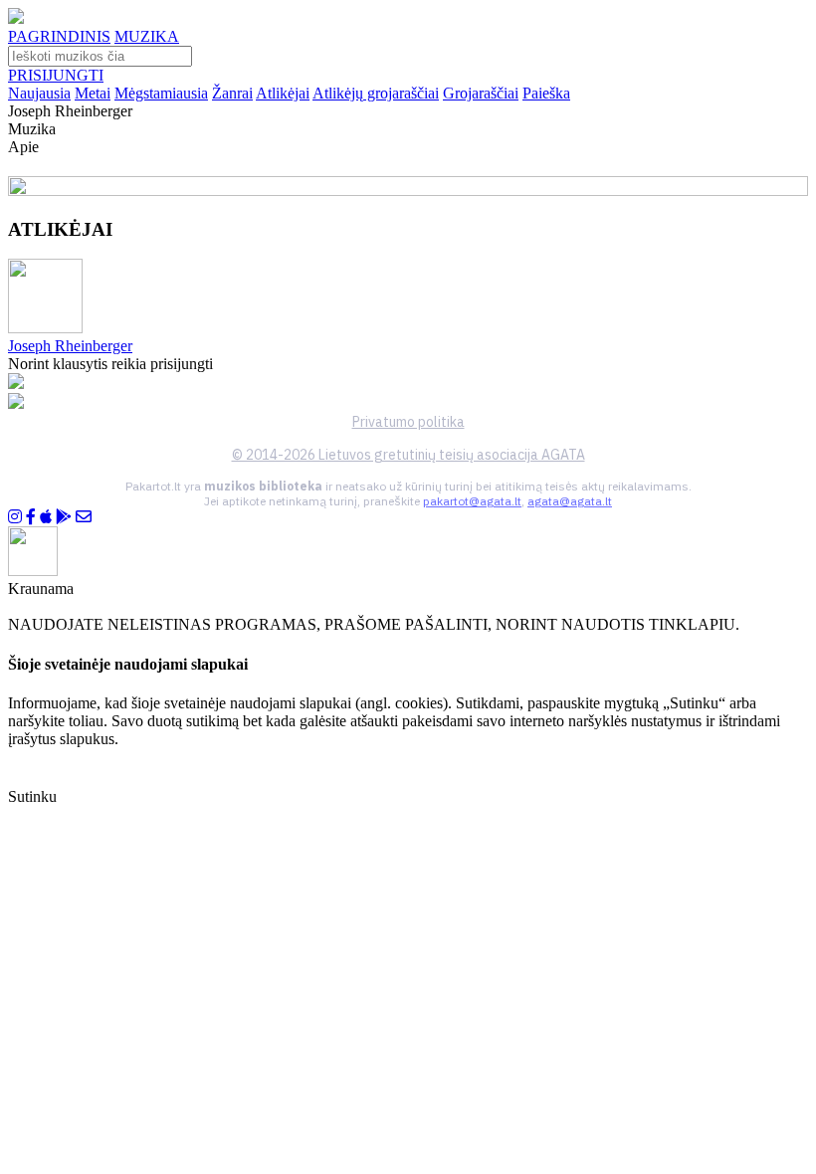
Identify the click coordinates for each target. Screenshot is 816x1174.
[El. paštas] (84, 516)
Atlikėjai (282, 93)
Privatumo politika (408, 422)
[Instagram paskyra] (15, 516)
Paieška (546, 93)
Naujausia (39, 93)
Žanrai (232, 93)
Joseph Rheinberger (70, 345)
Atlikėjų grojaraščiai (375, 93)
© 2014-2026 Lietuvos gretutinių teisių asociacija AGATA (408, 455)
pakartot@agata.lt (472, 500)
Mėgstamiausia (161, 93)
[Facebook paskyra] (31, 516)
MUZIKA (146, 36)
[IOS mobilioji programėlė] (46, 516)
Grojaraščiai (480, 93)
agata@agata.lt (569, 500)
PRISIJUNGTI (55, 75)
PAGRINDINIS (59, 36)
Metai (92, 93)
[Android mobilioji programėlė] (64, 516)
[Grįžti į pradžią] (16, 18)
